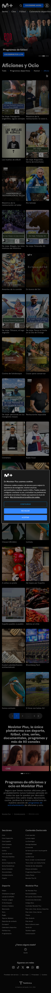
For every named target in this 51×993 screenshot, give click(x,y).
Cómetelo (6, 458)
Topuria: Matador (7, 918)
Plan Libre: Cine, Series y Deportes (37, 909)
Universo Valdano (8, 906)
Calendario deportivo (40, 11)
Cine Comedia (7, 844)
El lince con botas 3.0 (35, 708)
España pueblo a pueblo (13, 624)
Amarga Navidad (31, 844)
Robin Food (31, 458)
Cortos (4, 850)
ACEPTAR (25, 518)
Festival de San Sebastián (34, 866)
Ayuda (26, 953)
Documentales (7, 872)
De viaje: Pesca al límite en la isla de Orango (36, 331)
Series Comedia (7, 869)
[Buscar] (21, 5)
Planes (28, 915)
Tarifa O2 (29, 927)
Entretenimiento (7, 875)
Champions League (8, 894)
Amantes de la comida (12, 289)
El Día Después (7, 903)
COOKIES (44, 975)
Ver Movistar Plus (31, 890)
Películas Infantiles (8, 857)
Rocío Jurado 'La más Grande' (36, 860)
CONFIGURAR (25, 504)
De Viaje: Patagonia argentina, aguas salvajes (13, 117)
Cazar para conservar (36, 373)
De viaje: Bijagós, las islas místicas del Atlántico (13, 247)
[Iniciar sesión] (47, 5)
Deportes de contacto (9, 921)
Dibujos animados (31, 869)
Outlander (29, 854)
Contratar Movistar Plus (33, 906)
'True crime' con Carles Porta (35, 863)
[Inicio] (7, 5)
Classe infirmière (9, 542)
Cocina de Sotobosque (12, 373)
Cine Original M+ (7, 838)
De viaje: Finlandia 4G (35, 246)
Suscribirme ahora (33, 5)
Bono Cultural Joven (32, 924)
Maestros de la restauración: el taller (11, 204)
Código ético (30, 903)
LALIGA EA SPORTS (8, 897)
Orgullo (4, 878)
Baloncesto (5, 909)
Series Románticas (8, 866)
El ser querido (30, 835)
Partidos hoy (6, 930)
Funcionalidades (31, 894)
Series (5, 11)
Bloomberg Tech (33, 665)
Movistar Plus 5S (31, 878)
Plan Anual (29, 921)
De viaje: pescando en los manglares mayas (13, 415)
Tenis (3, 912)
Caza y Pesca (30, 875)
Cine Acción (6, 847)
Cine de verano (7, 854)
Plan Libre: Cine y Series (34, 912)
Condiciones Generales (33, 900)
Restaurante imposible (36, 414)
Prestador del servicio (11, 975)
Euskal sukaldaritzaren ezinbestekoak (12, 666)
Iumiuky (29, 542)
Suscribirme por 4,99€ (13, 54)
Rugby (4, 915)
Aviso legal (25, 975)
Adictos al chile (32, 624)
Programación (7, 933)
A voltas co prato (9, 583)
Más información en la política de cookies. (25, 497)
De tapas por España (35, 583)
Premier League (7, 900)
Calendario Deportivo (9, 927)
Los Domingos (30, 841)
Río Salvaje (31, 203)
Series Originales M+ (9, 863)
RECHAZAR (25, 511)
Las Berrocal (30, 857)
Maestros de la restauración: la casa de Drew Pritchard (37, 117)
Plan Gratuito (30, 918)
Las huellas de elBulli (11, 160)
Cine (13, 11)
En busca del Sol (33, 289)
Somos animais (8, 708)
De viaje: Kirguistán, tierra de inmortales (35, 161)
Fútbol (22, 11)
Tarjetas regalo (31, 930)
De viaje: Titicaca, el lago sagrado (13, 331)
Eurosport (5, 924)
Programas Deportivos (33, 872)
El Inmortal (29, 847)
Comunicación (30, 933)
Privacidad (35, 975)
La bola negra (30, 838)
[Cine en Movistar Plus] (25, 758)
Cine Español (6, 841)
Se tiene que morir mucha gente (36, 850)
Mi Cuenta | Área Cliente (34, 897)
